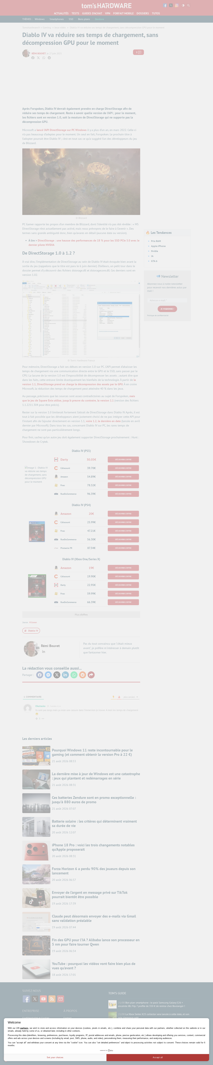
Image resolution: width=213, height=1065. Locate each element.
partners (24, 1028)
